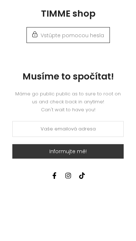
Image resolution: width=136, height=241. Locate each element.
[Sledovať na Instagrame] (68, 175)
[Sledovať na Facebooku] (54, 175)
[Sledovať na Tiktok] (82, 175)
